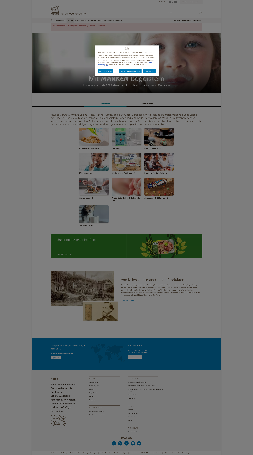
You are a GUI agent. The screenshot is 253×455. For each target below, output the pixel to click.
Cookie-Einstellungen (105, 71)
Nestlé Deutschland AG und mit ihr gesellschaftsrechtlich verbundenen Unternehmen (122, 54)
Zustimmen (149, 71)
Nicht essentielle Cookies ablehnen (130, 71)
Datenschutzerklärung (104, 66)
